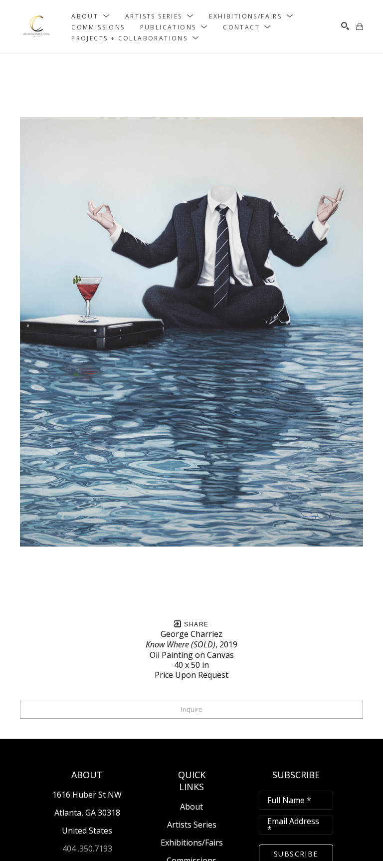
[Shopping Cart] (359, 26)
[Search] (345, 26)
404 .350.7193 (87, 848)
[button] (90, 15)
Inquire (191, 709)
